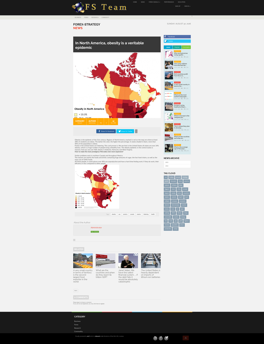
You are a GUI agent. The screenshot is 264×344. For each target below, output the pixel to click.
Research (94, 17)
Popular (177, 47)
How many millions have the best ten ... (180, 64)
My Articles (94, 232)
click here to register (99, 303)
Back (75, 290)
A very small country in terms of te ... (181, 85)
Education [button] (181, 2)
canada (132, 214)
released (97, 336)
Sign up (177, 6)
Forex (86, 17)
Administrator (92, 123)
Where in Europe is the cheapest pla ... (181, 116)
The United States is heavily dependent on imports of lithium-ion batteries (150, 273)
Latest (168, 47)
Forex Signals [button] (154, 2)
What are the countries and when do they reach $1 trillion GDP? (105, 273)
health (153, 214)
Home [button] (135, 2)
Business (78, 17)
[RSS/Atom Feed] (155, 338)
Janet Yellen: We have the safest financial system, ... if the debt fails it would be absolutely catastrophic (128, 276)
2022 (166, 166)
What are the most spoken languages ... (181, 95)
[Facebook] (177, 36)
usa (119, 214)
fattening (146, 214)
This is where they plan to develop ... (182, 127)
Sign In (186, 6)
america (125, 214)
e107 (88, 336)
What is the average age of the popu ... (181, 148)
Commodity (105, 17)
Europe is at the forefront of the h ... (180, 106)
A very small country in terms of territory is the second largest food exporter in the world (82, 276)
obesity (114, 214)
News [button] (143, 2)
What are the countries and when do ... (181, 137)
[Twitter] (177, 41)
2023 (166, 162)
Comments (186, 47)
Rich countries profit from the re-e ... (181, 75)
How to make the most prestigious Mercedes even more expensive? (99, 152)
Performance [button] (169, 2)
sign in (78, 302)
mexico (139, 214)
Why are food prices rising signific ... (181, 54)
